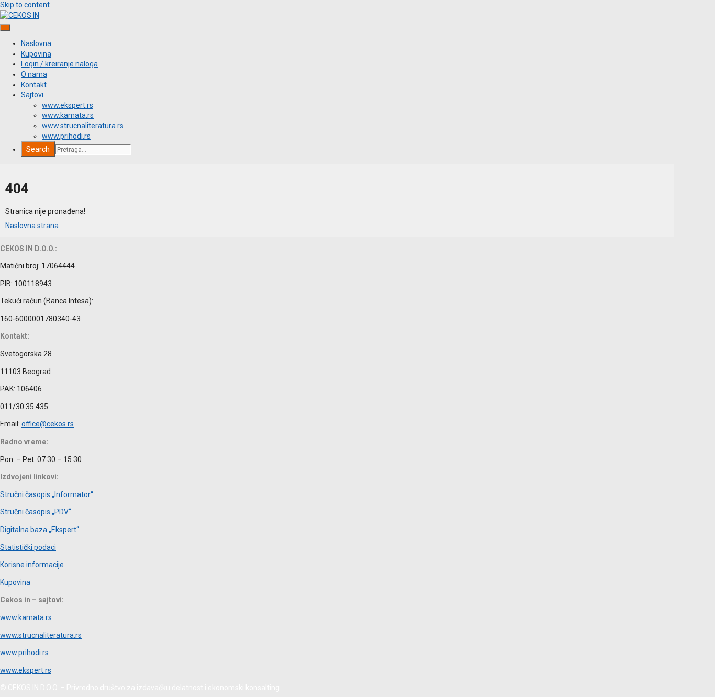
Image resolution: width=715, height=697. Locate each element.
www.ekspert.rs (67, 105)
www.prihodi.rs (66, 136)
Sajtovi (32, 95)
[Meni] (5, 27)
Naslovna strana (32, 225)
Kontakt (34, 85)
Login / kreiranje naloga (59, 64)
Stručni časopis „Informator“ (46, 494)
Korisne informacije (32, 564)
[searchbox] (93, 149)
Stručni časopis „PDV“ (35, 512)
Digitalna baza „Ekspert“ (39, 529)
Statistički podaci (28, 547)
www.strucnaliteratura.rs (83, 125)
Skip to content (25, 5)
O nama (34, 74)
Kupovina (36, 54)
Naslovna (36, 43)
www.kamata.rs (68, 115)
